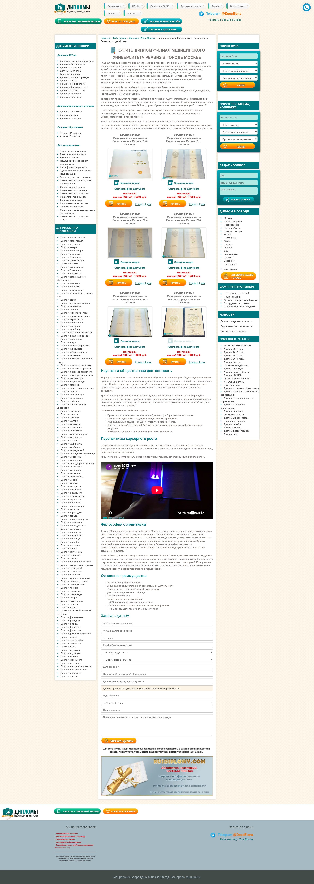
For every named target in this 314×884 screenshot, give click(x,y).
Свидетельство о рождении (74, 193)
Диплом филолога (70, 627)
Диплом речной (69, 548)
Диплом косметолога (72, 397)
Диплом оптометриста (73, 496)
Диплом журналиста (71, 348)
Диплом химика (69, 636)
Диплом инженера (70, 355)
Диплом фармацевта (72, 617)
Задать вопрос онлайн (164, 21)
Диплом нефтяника (71, 489)
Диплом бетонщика (71, 257)
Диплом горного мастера (74, 312)
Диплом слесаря (69, 558)
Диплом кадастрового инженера (78, 388)
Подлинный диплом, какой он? (237, 326)
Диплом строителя (71, 574)
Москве (228, 218)
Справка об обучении (71, 206)
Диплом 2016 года (234, 352)
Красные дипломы (70, 73)
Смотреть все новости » (233, 331)
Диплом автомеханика (73, 237)
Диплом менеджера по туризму (77, 463)
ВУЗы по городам (123, 21)
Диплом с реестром (70, 93)
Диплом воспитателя (72, 289)
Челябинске (230, 237)
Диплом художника (71, 643)
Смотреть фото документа (129, 188)
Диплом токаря (69, 597)
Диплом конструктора (72, 394)
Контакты (132, 13)
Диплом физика (69, 623)
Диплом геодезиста (71, 306)
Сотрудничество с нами (236, 303)
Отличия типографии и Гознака (241, 299)
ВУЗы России (119, 37)
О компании (114, 6)
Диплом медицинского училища (78, 453)
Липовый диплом (233, 427)
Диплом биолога (69, 263)
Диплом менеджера (71, 460)
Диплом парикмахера (72, 505)
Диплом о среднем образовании (241, 388)
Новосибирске (231, 224)
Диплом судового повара (74, 581)
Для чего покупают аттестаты (236, 321)
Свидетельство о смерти (73, 196)
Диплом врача (68, 299)
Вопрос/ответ (237, 6)
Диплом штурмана (70, 653)
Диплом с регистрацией (236, 430)
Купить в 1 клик (143, 203)
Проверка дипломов (162, 29)
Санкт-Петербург (233, 221)
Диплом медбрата (70, 446)
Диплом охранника (71, 499)
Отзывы (112, 13)
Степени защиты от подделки (240, 306)
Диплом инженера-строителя (76, 368)
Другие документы (68, 145)
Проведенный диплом (236, 365)
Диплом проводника (71, 532)
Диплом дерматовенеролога (76, 316)
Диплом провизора (71, 528)
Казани (227, 234)
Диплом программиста (73, 535)
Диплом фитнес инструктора (76, 633)
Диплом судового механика (75, 577)
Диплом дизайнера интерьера (77, 332)
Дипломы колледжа (70, 118)
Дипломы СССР (68, 80)
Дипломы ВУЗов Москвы (142, 37)
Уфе (226, 250)
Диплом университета (235, 417)
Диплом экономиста (71, 659)
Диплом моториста (71, 486)
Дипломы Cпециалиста (72, 64)
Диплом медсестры (71, 456)
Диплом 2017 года (234, 348)
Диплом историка (70, 384)
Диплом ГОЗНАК (233, 375)
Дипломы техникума (71, 111)
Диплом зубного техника (74, 352)
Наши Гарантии (232, 296)
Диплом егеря (68, 342)
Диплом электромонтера (74, 669)
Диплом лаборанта (71, 401)
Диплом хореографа (72, 640)
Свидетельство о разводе (73, 190)
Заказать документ (124, 811)
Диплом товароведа (71, 594)
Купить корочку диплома (237, 378)
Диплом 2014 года (234, 358)
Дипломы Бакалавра (71, 67)
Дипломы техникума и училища (75, 105)
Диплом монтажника (72, 476)
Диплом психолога (71, 545)
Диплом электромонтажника (76, 666)
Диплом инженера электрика (76, 365)
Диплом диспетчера (71, 338)
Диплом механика (70, 473)
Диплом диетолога (71, 325)
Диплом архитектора (72, 250)
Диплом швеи (68, 646)
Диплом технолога (70, 590)
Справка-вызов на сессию (74, 203)
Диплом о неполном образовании (233, 406)
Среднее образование (70, 127)
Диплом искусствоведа (73, 381)
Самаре (228, 244)
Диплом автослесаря (72, 240)
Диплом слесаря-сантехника (76, 561)
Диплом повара (69, 515)
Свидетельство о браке (72, 186)
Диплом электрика (70, 663)
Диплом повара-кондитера (75, 518)
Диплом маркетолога (72, 427)
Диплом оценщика (70, 502)
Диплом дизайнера (71, 329)
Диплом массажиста (71, 430)
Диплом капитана (70, 391)
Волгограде (230, 263)
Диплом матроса (70, 440)
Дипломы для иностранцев (74, 77)
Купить (121, 203)
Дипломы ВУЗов (66, 55)
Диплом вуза (230, 434)
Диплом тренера (69, 604)
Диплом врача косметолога (75, 302)
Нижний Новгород (233, 231)
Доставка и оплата (191, 6)
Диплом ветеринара (71, 273)
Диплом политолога (71, 522)
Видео (215, 6)
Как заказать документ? (236, 293)
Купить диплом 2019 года (237, 345)
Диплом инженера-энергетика (77, 374)
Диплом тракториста (72, 600)
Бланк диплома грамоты (73, 154)
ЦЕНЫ (135, 6)
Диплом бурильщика (72, 266)
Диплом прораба (70, 541)
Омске (227, 241)
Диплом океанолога (71, 492)
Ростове (228, 247)
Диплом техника (69, 587)
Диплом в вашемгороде (242, 276)
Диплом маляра (69, 420)
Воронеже (229, 260)
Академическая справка (73, 150)
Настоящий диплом (234, 420)
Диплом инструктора (72, 378)
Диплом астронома (71, 253)
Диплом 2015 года (234, 355)
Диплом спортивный (71, 568)
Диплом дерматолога (72, 319)
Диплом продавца (70, 538)
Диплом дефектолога (72, 322)
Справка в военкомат (71, 199)
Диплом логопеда (70, 417)
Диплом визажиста (71, 283)
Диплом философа (71, 630)
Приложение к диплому (72, 83)
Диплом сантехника (71, 551)
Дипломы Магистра (70, 70)
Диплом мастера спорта (74, 433)
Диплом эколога (69, 656)
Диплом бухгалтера (71, 270)
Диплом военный (70, 286)
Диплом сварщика (70, 554)
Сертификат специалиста (73, 167)
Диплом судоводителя (73, 584)
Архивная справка (69, 157)
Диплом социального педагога (77, 564)
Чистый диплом (232, 384)
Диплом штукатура (71, 649)
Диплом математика (71, 437)
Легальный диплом (234, 381)
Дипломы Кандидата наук (73, 87)
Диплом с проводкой (71, 96)
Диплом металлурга (71, 466)
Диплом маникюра (71, 424)
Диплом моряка (69, 482)
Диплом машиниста (71, 443)
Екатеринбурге (232, 227)
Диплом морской (70, 479)
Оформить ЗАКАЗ (159, 6)
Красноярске (231, 254)
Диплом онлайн (232, 424)
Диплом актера (69, 247)
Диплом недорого (233, 411)
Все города (230, 268)
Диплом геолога (69, 309)
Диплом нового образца (237, 371)
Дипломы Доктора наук (72, 90)
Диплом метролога (71, 469)
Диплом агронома (70, 244)
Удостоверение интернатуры (75, 177)
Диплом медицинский (72, 450)
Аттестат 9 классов (70, 136)
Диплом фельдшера (71, 620)
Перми (227, 257)
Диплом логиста (69, 414)
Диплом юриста (69, 676)
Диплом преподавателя (73, 525)
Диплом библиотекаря (73, 260)
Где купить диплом (234, 414)
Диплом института (233, 368)
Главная (105, 37)
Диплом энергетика (71, 672)
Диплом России (232, 362)
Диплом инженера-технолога (76, 371)
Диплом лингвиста (70, 410)
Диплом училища (69, 114)
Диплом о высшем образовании (77, 60)
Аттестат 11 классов (70, 132)
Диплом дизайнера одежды (75, 335)
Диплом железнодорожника (75, 345)
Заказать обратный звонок (81, 811)
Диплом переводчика (72, 512)
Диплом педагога (70, 509)
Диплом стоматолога (72, 571)
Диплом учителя (69, 607)
